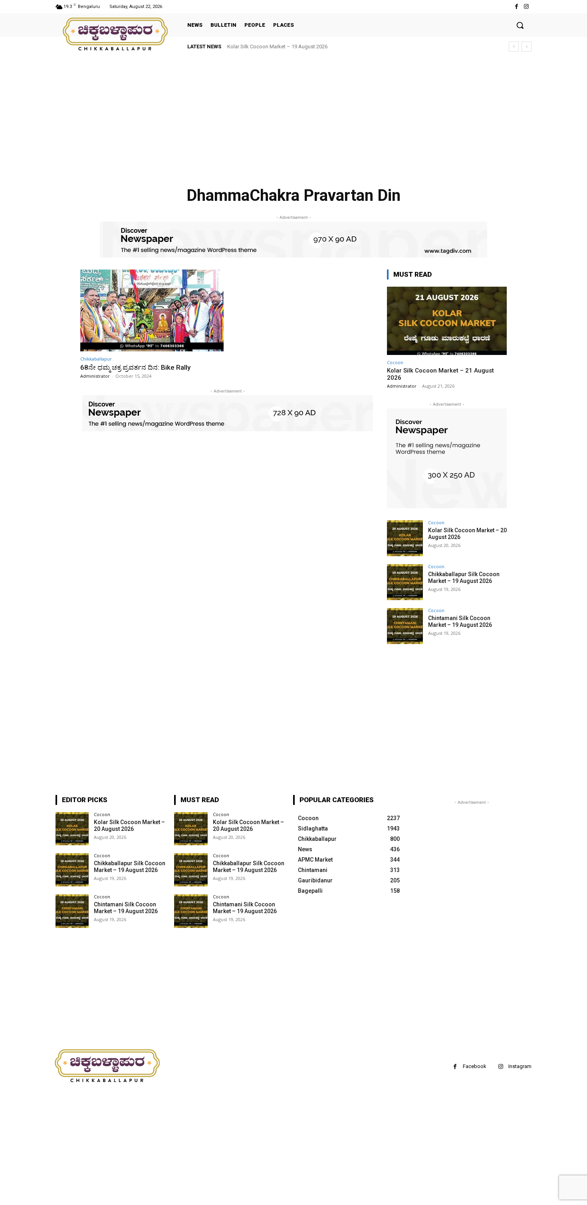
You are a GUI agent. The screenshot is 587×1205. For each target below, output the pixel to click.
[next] (526, 47)
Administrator (95, 376)
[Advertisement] (239, 116)
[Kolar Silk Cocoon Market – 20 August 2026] (405, 538)
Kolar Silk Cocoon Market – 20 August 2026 (129, 825)
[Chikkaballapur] (115, 34)
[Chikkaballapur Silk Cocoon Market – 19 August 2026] (405, 582)
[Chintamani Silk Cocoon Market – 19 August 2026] (405, 626)
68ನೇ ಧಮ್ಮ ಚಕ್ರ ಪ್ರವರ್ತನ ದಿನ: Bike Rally (135, 367)
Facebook (474, 1066)
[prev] (514, 47)
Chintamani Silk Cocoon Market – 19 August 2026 (460, 621)
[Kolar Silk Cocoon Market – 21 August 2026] (447, 321)
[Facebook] (517, 7)
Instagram (519, 1066)
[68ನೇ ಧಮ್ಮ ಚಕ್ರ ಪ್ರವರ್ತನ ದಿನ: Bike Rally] (152, 310)
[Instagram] (526, 7)
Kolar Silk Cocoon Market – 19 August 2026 (277, 47)
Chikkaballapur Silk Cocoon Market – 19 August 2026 (464, 577)
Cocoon (395, 362)
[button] (519, 25)
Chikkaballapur (96, 359)
